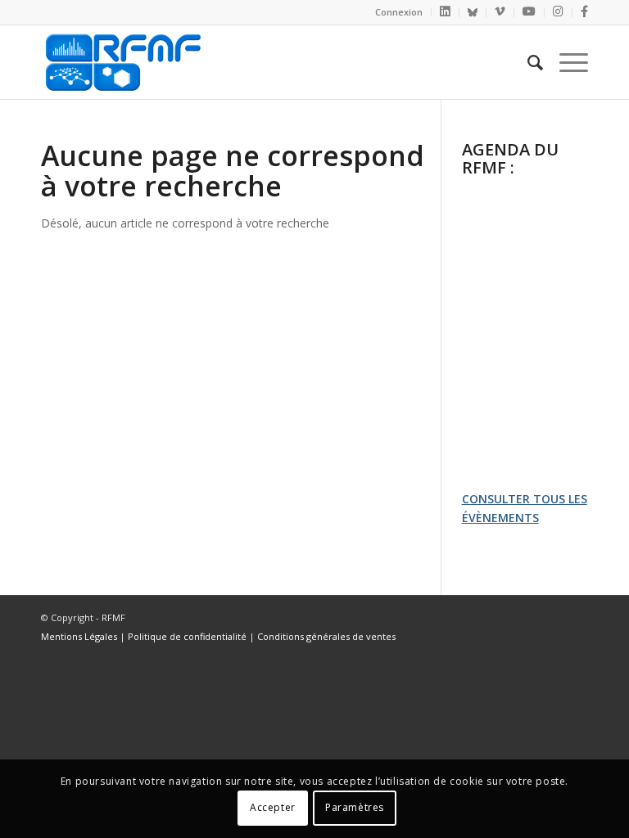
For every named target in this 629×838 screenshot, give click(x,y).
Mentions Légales (79, 636)
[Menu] (565, 62)
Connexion (399, 12)
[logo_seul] (122, 62)
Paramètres (354, 807)
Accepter (273, 807)
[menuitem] (399, 12)
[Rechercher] (527, 62)
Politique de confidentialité (187, 636)
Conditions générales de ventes (326, 636)
